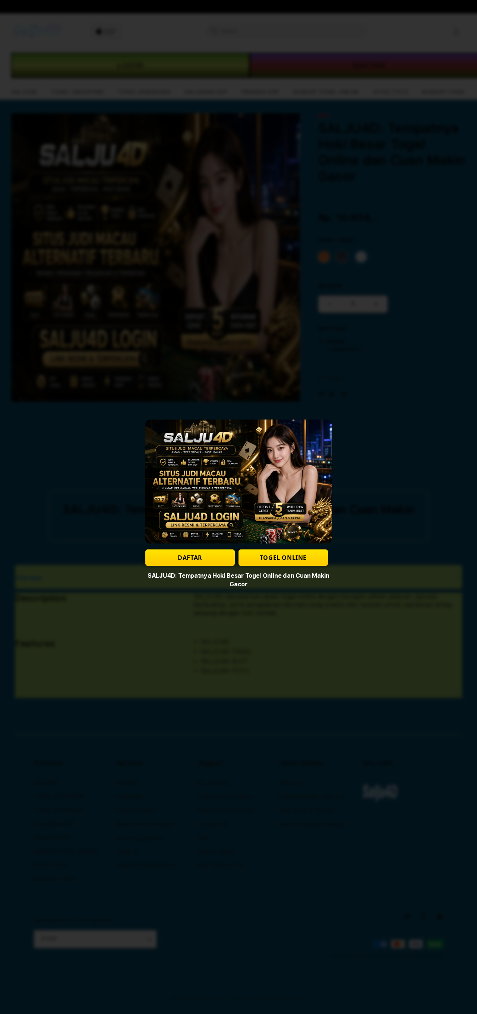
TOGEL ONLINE (283, 558)
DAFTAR (190, 558)
